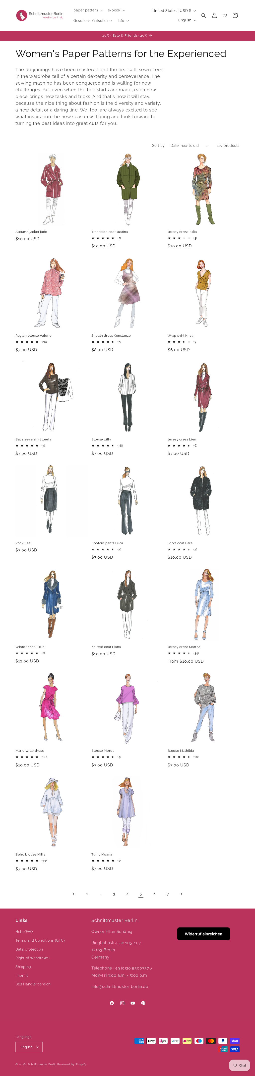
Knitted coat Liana (106, 647)
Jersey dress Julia (182, 232)
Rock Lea (23, 543)
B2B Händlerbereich (33, 984)
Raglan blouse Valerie (33, 335)
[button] (87, 10)
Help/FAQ (24, 932)
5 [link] (141, 893)
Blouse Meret (102, 751)
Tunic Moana (101, 854)
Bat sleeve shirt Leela (33, 439)
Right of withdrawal (32, 958)
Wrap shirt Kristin (182, 335)
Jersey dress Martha (184, 647)
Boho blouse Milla (30, 854)
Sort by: (159, 146)
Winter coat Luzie (30, 647)
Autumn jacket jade (31, 232)
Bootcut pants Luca (107, 543)
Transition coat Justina (109, 232)
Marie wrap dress (29, 751)
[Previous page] (73, 894)
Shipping (23, 967)
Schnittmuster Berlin (42, 1064)
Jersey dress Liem (182, 439)
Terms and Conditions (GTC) (40, 940)
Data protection (29, 949)
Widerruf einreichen (203, 933)
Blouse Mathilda (181, 751)
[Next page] (181, 894)
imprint (21, 975)
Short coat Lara (180, 543)
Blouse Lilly (101, 439)
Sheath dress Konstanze (111, 335)
